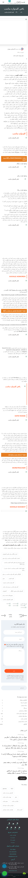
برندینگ (25, 708)
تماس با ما (13, 840)
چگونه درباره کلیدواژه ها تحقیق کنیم (11, 545)
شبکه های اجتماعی (23, 716)
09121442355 (13, 854)
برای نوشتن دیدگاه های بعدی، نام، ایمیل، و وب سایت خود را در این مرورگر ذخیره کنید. (14, 646)
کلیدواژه (5, 591)
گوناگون (25, 724)
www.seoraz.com (13, 870)
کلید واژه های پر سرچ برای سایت (10, 587)
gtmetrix (5, 788)
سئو (4, 578)
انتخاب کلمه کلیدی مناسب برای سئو (11, 558)
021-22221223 (12, 851)
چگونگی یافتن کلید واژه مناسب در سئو (12, 574)
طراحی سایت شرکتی (8, 809)
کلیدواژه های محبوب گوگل (17, 591)
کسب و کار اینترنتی (22, 721)
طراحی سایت (24, 718)
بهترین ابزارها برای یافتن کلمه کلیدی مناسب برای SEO (14, 563)
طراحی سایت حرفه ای (8, 805)
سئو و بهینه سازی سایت (18, 55)
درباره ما (13, 842)
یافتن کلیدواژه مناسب (8, 599)
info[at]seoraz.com (13, 856)
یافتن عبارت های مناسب (18, 63)
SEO (12, 788)
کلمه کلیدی (11, 578)
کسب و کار (19, 809)
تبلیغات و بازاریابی (23, 710)
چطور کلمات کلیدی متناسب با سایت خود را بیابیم (14, 569)
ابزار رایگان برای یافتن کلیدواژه (10, 554)
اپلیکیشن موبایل (23, 700)
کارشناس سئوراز (11, 49)
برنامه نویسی (24, 705)
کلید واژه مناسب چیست (8, 582)
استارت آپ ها (24, 702)
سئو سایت (5, 801)
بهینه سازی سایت (7, 797)
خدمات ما (13, 837)
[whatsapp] (4, 873)
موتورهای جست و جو (8, 595)
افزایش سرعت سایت (8, 792)
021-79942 (12, 849)
